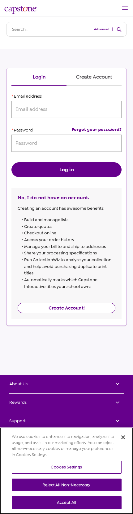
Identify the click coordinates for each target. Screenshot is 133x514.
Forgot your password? (97, 129)
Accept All (66, 502)
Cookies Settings (66, 467)
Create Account (94, 77)
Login (39, 77)
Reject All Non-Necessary (66, 485)
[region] (66, 470)
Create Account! (67, 308)
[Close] (123, 437)
